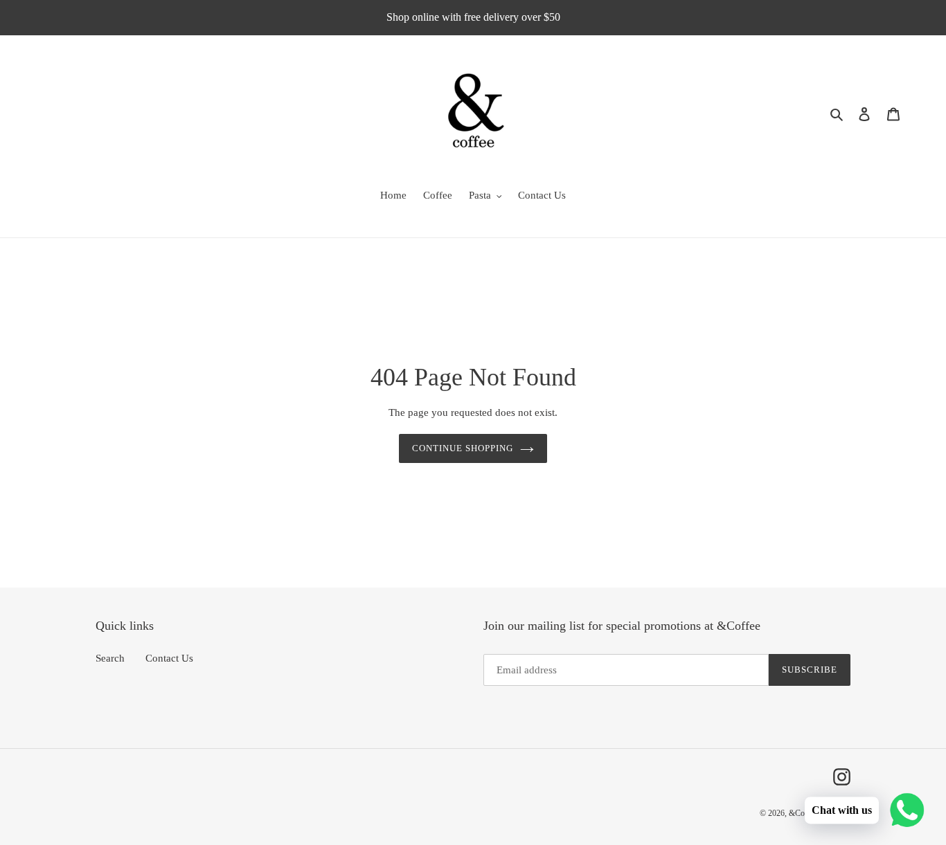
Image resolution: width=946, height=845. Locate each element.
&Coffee (803, 813)
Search (110, 658)
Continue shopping (463, 448)
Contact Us (169, 658)
